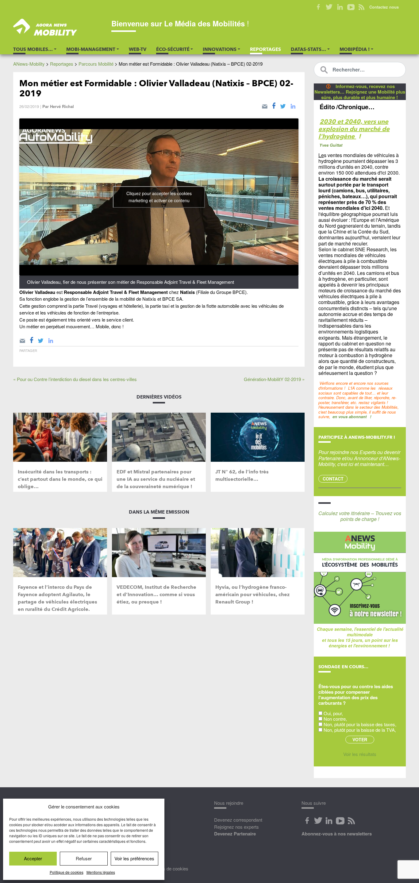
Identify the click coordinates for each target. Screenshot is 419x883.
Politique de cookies (66, 872)
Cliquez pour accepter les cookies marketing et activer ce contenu (159, 196)
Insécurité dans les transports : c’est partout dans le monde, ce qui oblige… (60, 479)
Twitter (329, 7)
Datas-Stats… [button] (308, 49)
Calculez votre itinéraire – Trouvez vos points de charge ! (359, 516)
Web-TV (137, 49)
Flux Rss (351, 820)
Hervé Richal (62, 106)
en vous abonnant (350, 416)
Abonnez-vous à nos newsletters (337, 833)
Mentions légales (100, 872)
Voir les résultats (359, 754)
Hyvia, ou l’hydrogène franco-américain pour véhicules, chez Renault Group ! (252, 594)
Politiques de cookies (167, 868)
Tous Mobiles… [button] (33, 49)
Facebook (318, 7)
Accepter (33, 858)
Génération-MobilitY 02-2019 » (274, 379)
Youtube (350, 7)
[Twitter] (283, 105)
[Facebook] (274, 105)
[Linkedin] (293, 105)
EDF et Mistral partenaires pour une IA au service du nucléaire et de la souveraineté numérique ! (156, 479)
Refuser (84, 858)
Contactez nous (384, 7)
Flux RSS (361, 7)
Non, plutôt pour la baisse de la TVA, (360, 730)
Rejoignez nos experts (236, 826)
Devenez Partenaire (235, 833)
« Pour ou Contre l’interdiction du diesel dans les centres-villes (75, 379)
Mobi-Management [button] (90, 49)
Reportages (265, 49)
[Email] (264, 105)
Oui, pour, (333, 713)
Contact (333, 479)
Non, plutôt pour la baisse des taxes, (360, 724)
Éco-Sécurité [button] (173, 49)
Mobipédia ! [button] (355, 49)
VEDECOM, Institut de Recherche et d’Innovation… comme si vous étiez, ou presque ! (156, 594)
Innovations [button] (219, 49)
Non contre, (335, 718)
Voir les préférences (134, 858)
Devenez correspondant (238, 819)
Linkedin (340, 7)
